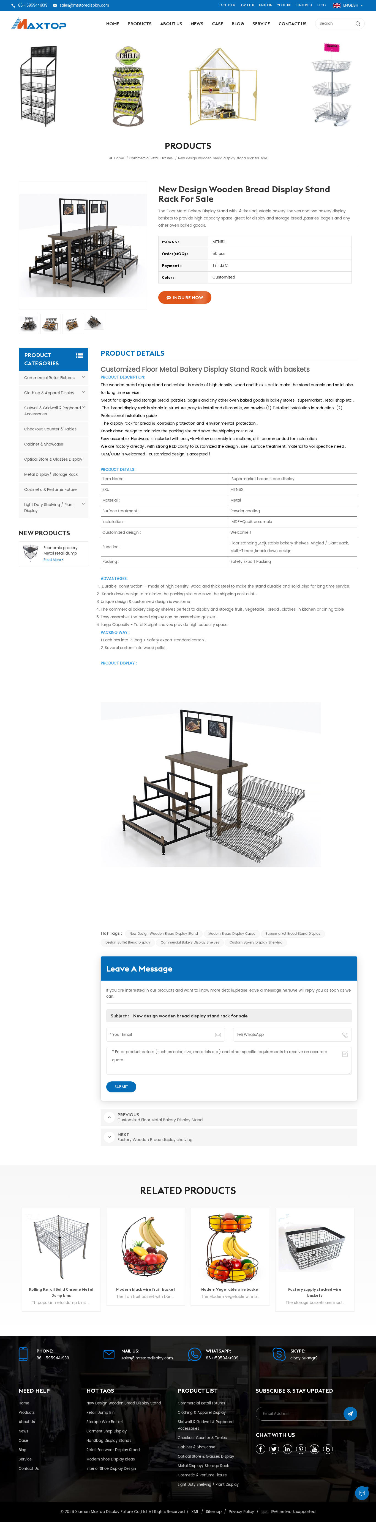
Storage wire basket (104, 1422)
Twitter (247, 5)
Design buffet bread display (127, 942)
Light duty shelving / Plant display (49, 508)
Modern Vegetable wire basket (145, 1289)
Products (140, 23)
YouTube (284, 5)
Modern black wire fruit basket (61, 1289)
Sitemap (214, 1512)
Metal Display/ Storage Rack (51, 474)
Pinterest (304, 5)
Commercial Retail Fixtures (49, 378)
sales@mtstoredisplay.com (84, 5)
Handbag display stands (108, 1441)
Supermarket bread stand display (293, 933)
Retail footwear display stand (113, 1450)
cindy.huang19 (304, 1358)
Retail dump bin (100, 1413)
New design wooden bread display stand (164, 933)
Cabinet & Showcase (43, 444)
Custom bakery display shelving (256, 942)
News (197, 23)
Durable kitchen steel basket (315, 1289)
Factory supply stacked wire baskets (230, 1292)
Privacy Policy (241, 1512)
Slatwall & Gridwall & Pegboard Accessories (52, 411)
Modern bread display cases (231, 933)
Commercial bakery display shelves (190, 942)
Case (217, 23)
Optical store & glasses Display (53, 459)
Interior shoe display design (111, 1469)
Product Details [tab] (133, 354)
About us (171, 23)
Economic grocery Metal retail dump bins (60, 550)
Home (112, 23)
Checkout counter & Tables (50, 429)
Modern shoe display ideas (110, 1459)
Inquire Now (188, 297)
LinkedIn (265, 5)
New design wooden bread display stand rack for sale (190, 1016)
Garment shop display (106, 1431)
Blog (321, 5)
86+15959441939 (32, 5)
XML (195, 1512)
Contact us (293, 23)
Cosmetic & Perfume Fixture (50, 489)
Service (261, 23)
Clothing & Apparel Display (49, 393)
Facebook (227, 5)
